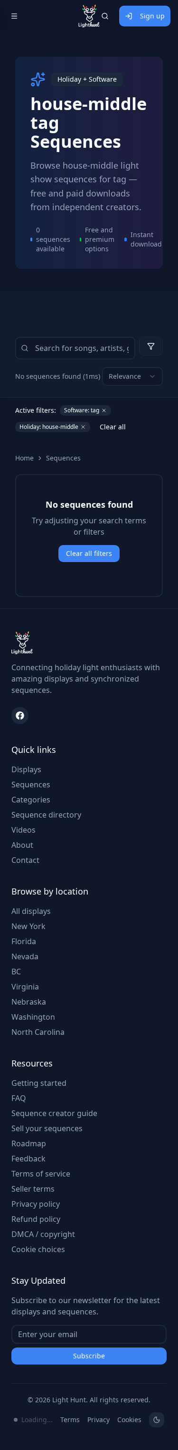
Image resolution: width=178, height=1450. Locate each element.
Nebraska (28, 1002)
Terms (70, 1419)
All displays (31, 911)
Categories (30, 799)
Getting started (38, 1083)
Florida (23, 941)
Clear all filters (89, 553)
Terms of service (40, 1174)
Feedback (28, 1158)
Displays (26, 769)
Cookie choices (38, 1249)
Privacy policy (35, 1204)
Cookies (129, 1419)
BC (16, 971)
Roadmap (28, 1143)
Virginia (25, 986)
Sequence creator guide (54, 1113)
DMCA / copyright (43, 1234)
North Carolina (38, 1032)
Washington (33, 1017)
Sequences (63, 457)
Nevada (24, 956)
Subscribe (89, 1355)
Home (24, 457)
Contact (25, 860)
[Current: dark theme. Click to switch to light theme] (156, 1419)
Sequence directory (46, 815)
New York (28, 926)
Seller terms (33, 1189)
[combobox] (132, 376)
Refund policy (35, 1219)
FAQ (18, 1098)
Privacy (98, 1419)
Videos (23, 830)
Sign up (152, 15)
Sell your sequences (47, 1128)
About (22, 845)
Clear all (113, 426)
